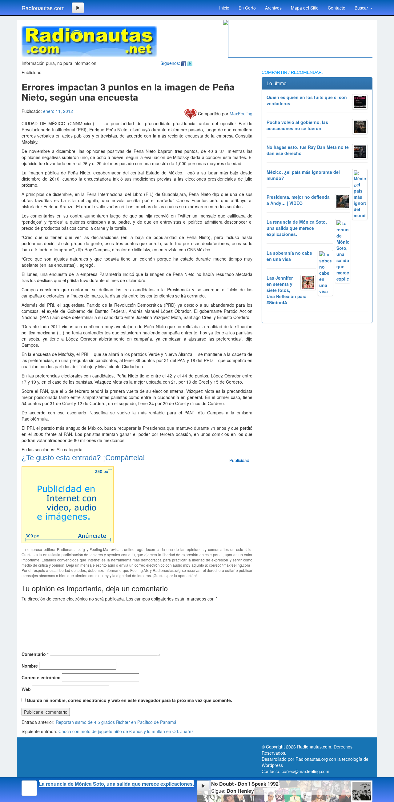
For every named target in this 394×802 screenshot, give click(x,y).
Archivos (273, 8)
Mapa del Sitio (305, 8)
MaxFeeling (241, 113)
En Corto (247, 8)
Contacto (336, 8)
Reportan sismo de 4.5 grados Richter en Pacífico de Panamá (116, 722)
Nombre (30, 666)
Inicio (224, 8)
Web (26, 689)
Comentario (35, 654)
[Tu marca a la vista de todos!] (68, 504)
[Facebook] (183, 63)
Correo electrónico (41, 677)
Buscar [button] (362, 8)
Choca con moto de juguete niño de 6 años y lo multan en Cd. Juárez (126, 731)
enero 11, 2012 (58, 111)
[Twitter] (189, 63)
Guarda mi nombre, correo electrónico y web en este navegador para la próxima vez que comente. (129, 700)
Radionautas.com (43, 8)
